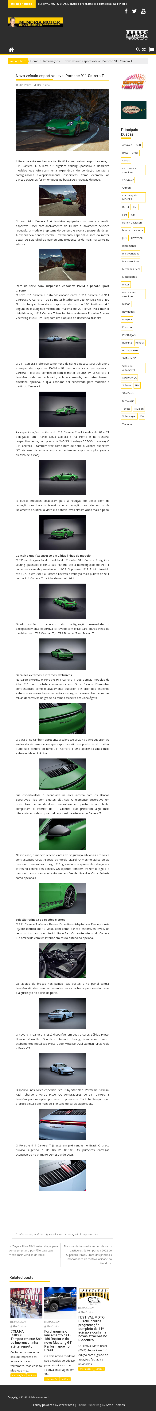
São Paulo (128, 393)
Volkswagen (129, 416)
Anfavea (127, 145)
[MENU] (152, 49)
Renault (139, 342)
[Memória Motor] (11, 49)
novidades (128, 311)
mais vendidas (130, 253)
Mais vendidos (130, 261)
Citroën (126, 187)
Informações (26, 1234)
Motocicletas (129, 276)
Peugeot (127, 319)
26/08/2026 (53, 1321)
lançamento (129, 245)
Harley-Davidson (132, 222)
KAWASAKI (137, 238)
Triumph (139, 408)
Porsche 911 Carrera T (61, 1234)
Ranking (127, 342)
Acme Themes (115, 1405)
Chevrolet (128, 180)
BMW (125, 152)
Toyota (126, 408)
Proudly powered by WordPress (52, 1405)
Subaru (126, 385)
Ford (124, 214)
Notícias (38, 1234)
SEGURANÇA (129, 377)
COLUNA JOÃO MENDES (130, 197)
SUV (137, 385)
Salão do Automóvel (128, 368)
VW (142, 416)
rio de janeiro (130, 350)
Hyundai (138, 230)
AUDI (139, 145)
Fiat (135, 207)
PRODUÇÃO (129, 335)
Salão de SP (129, 358)
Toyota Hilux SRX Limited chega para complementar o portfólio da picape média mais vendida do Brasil (33, 1250)
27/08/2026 (19, 1321)
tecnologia (128, 401)
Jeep (124, 238)
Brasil (135, 152)
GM (133, 214)
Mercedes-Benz (131, 269)
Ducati (126, 207)
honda (126, 230)
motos (126, 284)
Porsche (127, 327)
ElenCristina (43, 85)
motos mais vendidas (129, 294)
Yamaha (127, 424)
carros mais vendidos (129, 170)
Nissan (126, 304)
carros (126, 160)
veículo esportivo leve (86, 1234)
